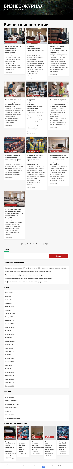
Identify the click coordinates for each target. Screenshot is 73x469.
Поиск (6, 249)
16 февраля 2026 (18, 108)
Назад (24, 244)
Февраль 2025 (10, 341)
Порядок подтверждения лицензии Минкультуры (36, 49)
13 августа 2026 (10, 458)
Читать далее (8, 72)
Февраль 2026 (10, 313)
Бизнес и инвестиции (11, 42)
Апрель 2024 (9, 358)
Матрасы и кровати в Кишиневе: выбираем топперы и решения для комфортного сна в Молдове (14, 213)
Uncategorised (10, 397)
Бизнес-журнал (24, 6)
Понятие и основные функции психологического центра (24, 275)
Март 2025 (8, 337)
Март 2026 (8, 310)
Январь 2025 (9, 344)
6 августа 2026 (36, 453)
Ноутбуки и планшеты (12, 418)
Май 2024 (8, 355)
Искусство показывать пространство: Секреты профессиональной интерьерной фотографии (59, 160)
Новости (8, 411)
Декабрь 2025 (10, 320)
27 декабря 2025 (18, 164)
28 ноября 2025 (40, 166)
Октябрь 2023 (9, 365)
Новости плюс (10, 415)
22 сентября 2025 (63, 166)
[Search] (67, 17)
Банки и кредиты (10, 400)
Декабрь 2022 (10, 375)
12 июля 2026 (49, 457)
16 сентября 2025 (18, 220)
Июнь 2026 (8, 299)
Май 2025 (8, 331)
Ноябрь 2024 (9, 348)
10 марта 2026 (39, 53)
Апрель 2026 (9, 306)
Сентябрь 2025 (10, 327)
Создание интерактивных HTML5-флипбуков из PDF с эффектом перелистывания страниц (35, 268)
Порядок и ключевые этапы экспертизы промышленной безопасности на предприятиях (35, 160)
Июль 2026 (8, 296)
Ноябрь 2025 (9, 324)
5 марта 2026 (62, 57)
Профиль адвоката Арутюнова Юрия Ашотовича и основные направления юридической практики (58, 51)
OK (44, 467)
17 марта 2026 (17, 55)
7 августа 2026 (23, 455)
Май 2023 (8, 368)
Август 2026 (9, 293)
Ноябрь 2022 (9, 379)
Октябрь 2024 (9, 351)
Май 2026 (8, 303)
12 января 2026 (40, 112)
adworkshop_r (9, 55)
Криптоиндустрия (11, 407)
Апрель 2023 (9, 372)
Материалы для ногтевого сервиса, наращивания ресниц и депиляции (28, 278)
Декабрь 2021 (10, 386)
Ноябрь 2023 (9, 362)
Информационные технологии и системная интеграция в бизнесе (27, 282)
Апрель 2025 (9, 334)
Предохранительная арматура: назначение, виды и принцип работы (28, 271)
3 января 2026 (62, 108)
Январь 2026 (9, 317)
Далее (49, 244)
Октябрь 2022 (9, 382)
